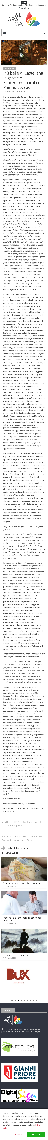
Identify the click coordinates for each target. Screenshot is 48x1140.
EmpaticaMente (10, 69)
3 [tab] (18, 1001)
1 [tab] (12, 1001)
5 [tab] (24, 1001)
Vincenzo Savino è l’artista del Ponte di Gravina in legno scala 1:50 (21, 838)
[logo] (12, 1015)
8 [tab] (33, 1001)
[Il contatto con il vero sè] (24, 930)
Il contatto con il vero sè (15, 955)
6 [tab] (27, 1001)
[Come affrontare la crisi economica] (24, 858)
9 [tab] (36, 1001)
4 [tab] (21, 1001)
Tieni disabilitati (17, 1134)
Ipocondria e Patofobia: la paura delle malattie (23, 919)
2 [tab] (15, 1001)
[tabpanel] (24, 977)
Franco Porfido (24, 91)
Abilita (36, 1134)
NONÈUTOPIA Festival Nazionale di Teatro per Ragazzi (21, 823)
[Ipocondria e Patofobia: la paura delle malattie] (24, 892)
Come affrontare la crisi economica (21, 883)
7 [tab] (30, 1001)
